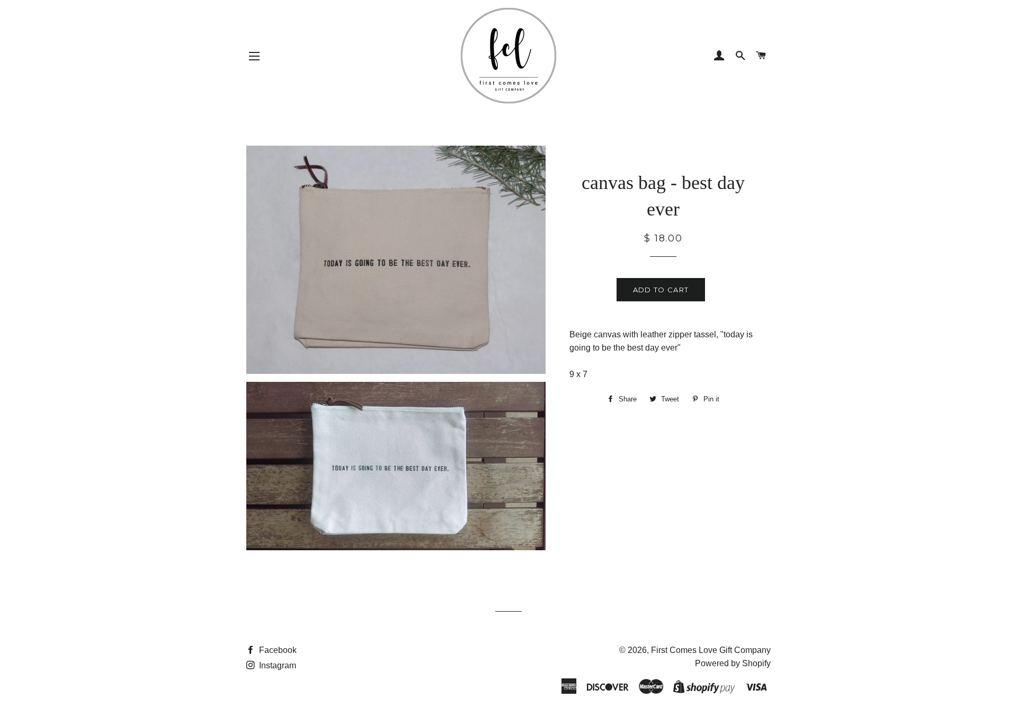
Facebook (277, 650)
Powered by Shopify (733, 663)
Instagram (276, 665)
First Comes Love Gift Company (711, 650)
